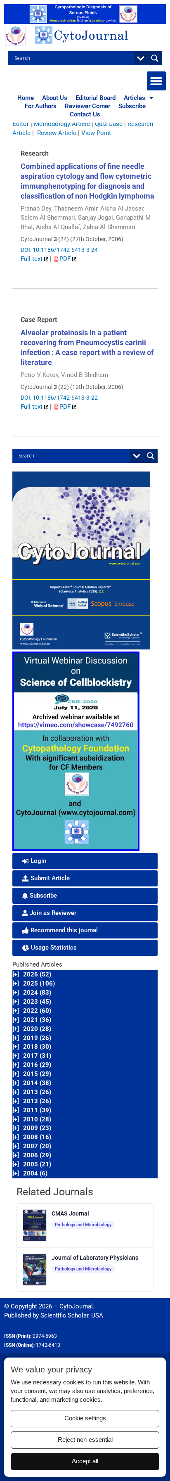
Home (25, 98)
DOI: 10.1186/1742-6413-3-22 (59, 397)
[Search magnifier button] (155, 58)
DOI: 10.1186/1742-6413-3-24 (59, 249)
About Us (54, 98)
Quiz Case (109, 124)
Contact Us (85, 114)
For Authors (41, 106)
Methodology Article (62, 124)
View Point (96, 133)
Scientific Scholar (64, 1315)
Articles (134, 98)
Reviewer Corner (87, 106)
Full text (32, 259)
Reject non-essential (85, 1439)
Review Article (56, 133)
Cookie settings (85, 1418)
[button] (156, 81)
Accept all (85, 1461)
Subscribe (132, 106)
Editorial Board (96, 98)
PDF (65, 259)
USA (97, 1315)
